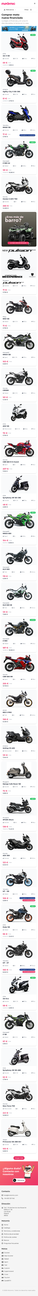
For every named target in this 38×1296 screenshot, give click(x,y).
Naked (6, 1259)
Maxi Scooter (8, 1256)
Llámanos (20, 1180)
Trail (5, 1265)
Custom (7, 1268)
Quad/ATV (7, 1280)
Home (6, 1225)
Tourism (7, 1277)
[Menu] (34, 3)
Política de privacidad (11, 1234)
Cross (6, 1274)
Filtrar (26, 10)
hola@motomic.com (11, 1195)
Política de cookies (10, 1237)
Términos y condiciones (12, 1231)
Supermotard (8, 1271)
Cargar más (19, 1158)
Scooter (7, 1253)
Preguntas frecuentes (11, 1243)
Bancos (6, 1240)
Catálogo (7, 1228)
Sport (6, 1262)
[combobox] (10, 9)
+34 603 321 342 (9, 1198)
